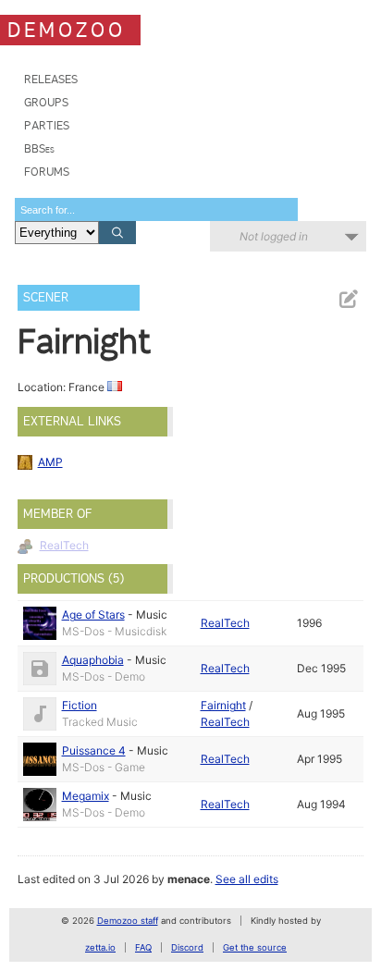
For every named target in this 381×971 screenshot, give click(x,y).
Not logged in (274, 236)
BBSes (39, 148)
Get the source (255, 947)
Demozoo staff (127, 921)
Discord (187, 947)
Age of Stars (93, 614)
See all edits (246, 879)
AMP (50, 462)
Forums (46, 171)
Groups (46, 102)
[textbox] (156, 209)
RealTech (64, 545)
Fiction (79, 705)
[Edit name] (347, 299)
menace (188, 879)
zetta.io (100, 947)
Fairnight (223, 705)
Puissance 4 (94, 750)
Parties (46, 125)
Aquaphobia (93, 660)
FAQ (143, 947)
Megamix (85, 796)
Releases (51, 79)
